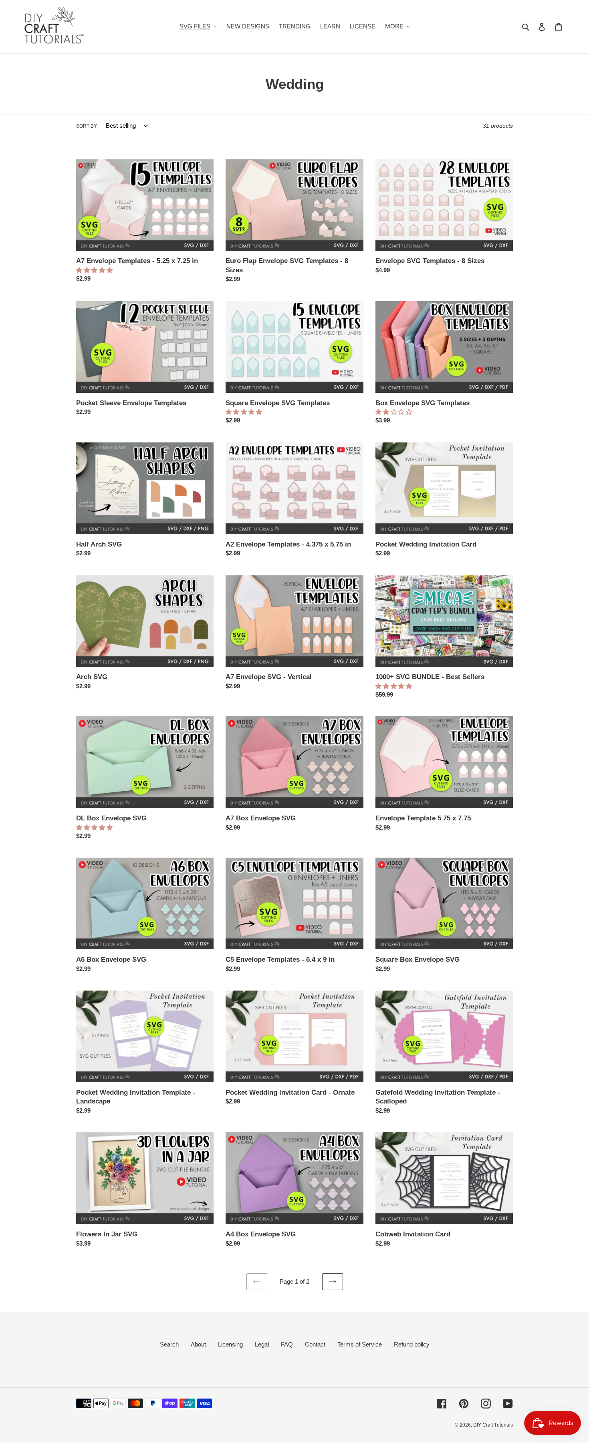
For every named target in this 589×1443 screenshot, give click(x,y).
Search (169, 1344)
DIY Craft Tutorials (493, 1425)
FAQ (287, 1344)
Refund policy (412, 1344)
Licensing (230, 1344)
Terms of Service (359, 1344)
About (198, 1344)
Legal (262, 1344)
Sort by (86, 126)
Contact (315, 1344)
